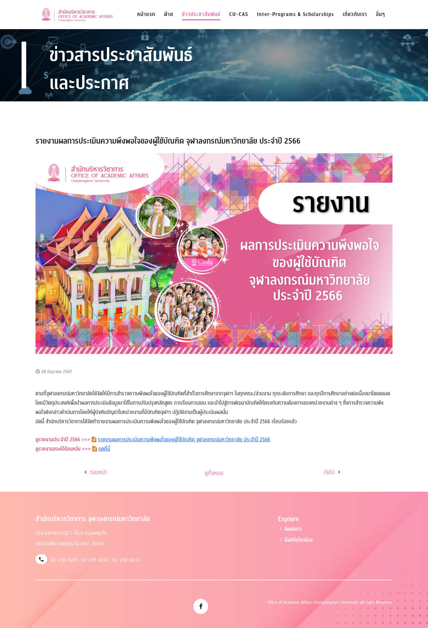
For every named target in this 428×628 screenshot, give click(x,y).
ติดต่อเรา (292, 529)
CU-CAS (238, 14)
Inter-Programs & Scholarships (295, 14)
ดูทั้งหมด (214, 473)
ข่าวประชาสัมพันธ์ (201, 14)
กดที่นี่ (104, 449)
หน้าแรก (146, 14)
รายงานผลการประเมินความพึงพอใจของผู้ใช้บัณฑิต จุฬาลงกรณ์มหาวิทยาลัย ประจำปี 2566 (184, 439)
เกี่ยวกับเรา (355, 14)
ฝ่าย (168, 14)
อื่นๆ (380, 14)
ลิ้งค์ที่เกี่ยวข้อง (298, 540)
